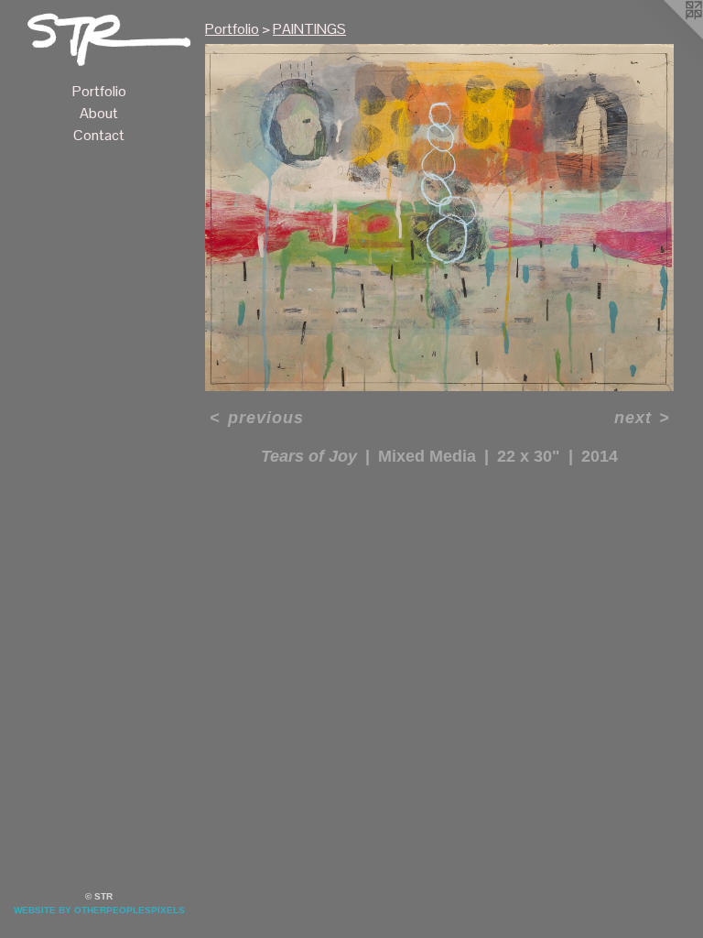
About (99, 113)
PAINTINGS (309, 28)
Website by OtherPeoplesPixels (99, 910)
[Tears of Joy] (439, 217)
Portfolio (99, 91)
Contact (98, 135)
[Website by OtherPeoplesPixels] (666, 36)
